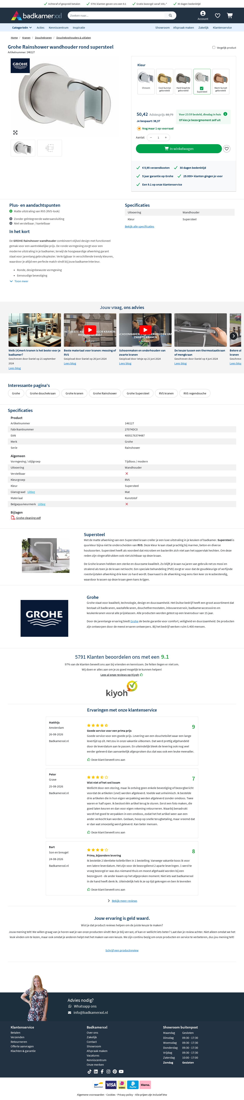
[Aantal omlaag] (151, 137)
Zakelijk (203, 27)
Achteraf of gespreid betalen (64, 4)
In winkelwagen (181, 148)
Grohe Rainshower (105, 393)
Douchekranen (43, 37)
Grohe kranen (74, 393)
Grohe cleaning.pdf (28, 518)
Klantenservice (222, 27)
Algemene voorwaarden (90, 1094)
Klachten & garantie (23, 1051)
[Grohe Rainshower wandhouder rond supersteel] (65, 96)
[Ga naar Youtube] (121, 1071)
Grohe (16, 393)
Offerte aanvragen (22, 1046)
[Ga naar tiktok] (89, 1071)
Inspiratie (79, 27)
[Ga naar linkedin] (96, 1071)
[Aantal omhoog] (166, 137)
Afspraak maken (183, 27)
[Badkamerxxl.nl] (36, 15)
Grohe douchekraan (43, 393)
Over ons (92, 1032)
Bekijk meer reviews (124, 901)
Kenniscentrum (58, 27)
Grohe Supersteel (138, 393)
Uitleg (31, 492)
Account (203, 19)
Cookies (110, 1094)
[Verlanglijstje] (217, 16)
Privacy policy (125, 1094)
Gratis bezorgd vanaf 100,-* (151, 4)
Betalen (15, 1032)
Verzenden (17, 1037)
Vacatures (93, 1055)
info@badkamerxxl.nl (91, 1012)
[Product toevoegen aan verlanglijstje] (226, 148)
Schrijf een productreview (121, 950)
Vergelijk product (226, 47)
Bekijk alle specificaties (139, 226)
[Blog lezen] (35, 330)
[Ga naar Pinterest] (115, 1071)
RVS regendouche (195, 393)
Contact (92, 1042)
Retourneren (19, 1042)
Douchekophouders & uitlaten (73, 37)
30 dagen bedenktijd (189, 4)
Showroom (162, 27)
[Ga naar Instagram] (108, 1071)
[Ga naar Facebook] (102, 1071)
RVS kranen (166, 393)
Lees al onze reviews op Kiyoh (119, 675)
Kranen (26, 37)
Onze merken (95, 1064)
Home (14, 37)
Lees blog (15, 368)
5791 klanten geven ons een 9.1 (108, 4)
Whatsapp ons (85, 1006)
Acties (40, 27)
